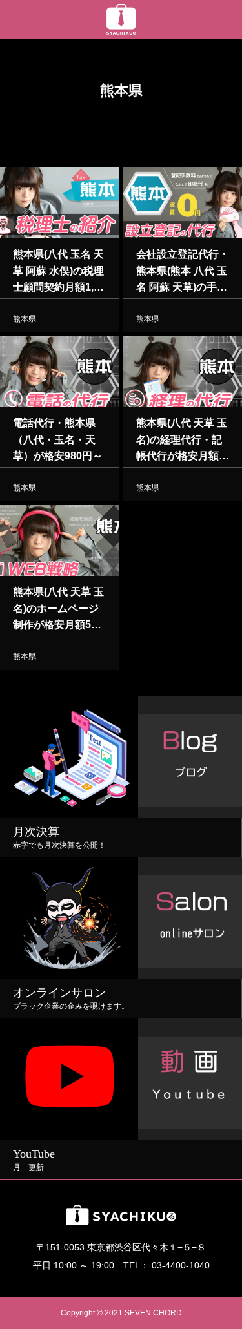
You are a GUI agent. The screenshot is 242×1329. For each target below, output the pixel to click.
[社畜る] (121, 19)
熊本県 (24, 318)
